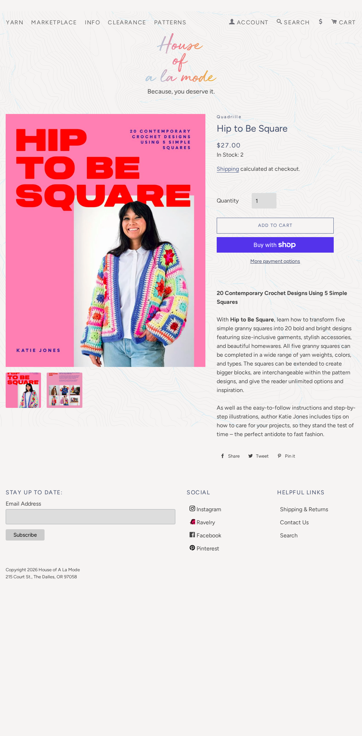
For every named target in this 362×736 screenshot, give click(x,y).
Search (289, 535)
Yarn (14, 22)
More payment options (275, 261)
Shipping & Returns (304, 509)
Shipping (228, 168)
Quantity (228, 200)
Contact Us (294, 522)
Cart (346, 22)
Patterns (170, 22)
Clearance (127, 22)
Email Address (23, 503)
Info (92, 22)
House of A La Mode (59, 569)
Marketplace (54, 22)
